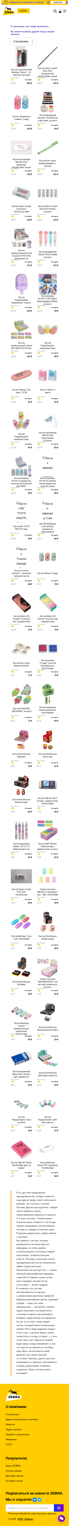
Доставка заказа (14, 1476)
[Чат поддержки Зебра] (61, 1518)
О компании (12, 1414)
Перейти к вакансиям (17, 1434)
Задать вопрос (14, 1429)
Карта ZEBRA (13, 1466)
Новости (10, 1424)
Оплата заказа (14, 1471)
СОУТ (9, 1444)
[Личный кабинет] (60, 11)
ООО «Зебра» (25, 1519)
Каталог (23, 11)
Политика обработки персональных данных (32, 1513)
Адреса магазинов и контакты (22, 1419)
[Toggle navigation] (64, 11)
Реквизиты (11, 1439)
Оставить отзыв (14, 1481)
